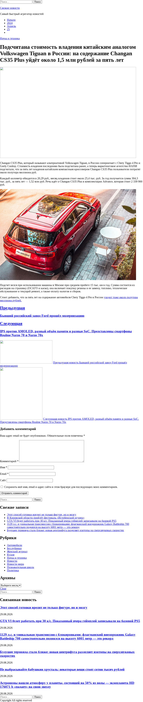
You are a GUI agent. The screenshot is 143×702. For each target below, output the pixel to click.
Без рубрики (14, 548)
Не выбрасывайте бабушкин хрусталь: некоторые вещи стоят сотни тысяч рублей (62, 669)
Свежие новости (10, 7)
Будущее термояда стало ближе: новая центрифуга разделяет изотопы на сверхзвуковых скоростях (65, 530)
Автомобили (14, 545)
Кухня (10, 554)
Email (4, 473)
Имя (3, 467)
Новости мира (15, 564)
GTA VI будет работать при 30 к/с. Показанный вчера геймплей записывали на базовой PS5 (61, 520)
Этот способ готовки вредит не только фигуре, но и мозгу (41, 514)
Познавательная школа (20, 567)
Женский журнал (17, 551)
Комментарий (9, 461)
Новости (12, 560)
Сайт (3, 480)
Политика (13, 570)
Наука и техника (10, 38)
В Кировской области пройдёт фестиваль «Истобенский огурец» (45, 517)
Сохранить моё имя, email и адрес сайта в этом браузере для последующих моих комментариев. (61, 486)
